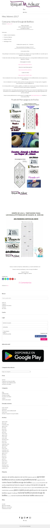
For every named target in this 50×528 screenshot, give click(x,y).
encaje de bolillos (25, 482)
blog (22, 480)
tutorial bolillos (24, 493)
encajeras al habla (35, 482)
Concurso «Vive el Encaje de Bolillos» (18, 21)
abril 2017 (4, 459)
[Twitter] (27, 518)
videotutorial (39, 496)
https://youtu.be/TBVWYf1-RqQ (25, 75)
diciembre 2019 (5, 439)
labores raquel (31, 487)
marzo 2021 (4, 436)
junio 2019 (4, 441)
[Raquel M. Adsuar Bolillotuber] (25, 4)
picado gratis (29, 490)
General (3, 379)
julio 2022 (4, 427)
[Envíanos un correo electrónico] (30, 518)
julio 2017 (4, 454)
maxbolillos (11, 490)
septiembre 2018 (5, 444)
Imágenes (4, 304)
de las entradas (6, 505)
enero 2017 (4, 463)
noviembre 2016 (5, 466)
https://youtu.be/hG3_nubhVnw (25, 70)
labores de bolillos (12, 487)
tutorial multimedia (17, 495)
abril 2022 (4, 432)
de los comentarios (7, 507)
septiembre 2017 (5, 451)
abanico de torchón (21, 477)
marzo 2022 (4, 433)
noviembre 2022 (5, 424)
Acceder (44, 339)
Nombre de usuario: (7, 323)
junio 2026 (4, 423)
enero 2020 (4, 438)
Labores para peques (6, 399)
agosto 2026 (4, 421)
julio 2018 (4, 447)
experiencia (10, 485)
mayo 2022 (4, 430)
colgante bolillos (41, 480)
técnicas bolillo (28, 495)
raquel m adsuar (12, 493)
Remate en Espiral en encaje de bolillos (10, 413)
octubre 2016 (5, 468)
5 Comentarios (25, 282)
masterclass (5, 490)
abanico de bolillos (8, 477)
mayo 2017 (4, 457)
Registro (4, 332)
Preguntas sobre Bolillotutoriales (9, 382)
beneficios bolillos (14, 480)
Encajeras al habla (6, 395)
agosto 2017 (4, 453)
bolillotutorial (30, 479)
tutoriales (9, 495)
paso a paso (19, 490)
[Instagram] (24, 518)
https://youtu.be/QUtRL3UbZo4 (25, 64)
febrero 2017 (4, 462)
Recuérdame (6, 331)
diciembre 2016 (5, 465)
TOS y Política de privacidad (25, 526)
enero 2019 (4, 442)
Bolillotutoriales (5, 393)
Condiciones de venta (6, 508)
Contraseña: (5, 327)
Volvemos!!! (4, 409)
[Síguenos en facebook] (19, 518)
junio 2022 (4, 429)
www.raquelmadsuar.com (36, 95)
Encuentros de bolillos (6, 384)
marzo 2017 (4, 460)
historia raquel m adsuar (22, 485)
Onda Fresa (4, 412)
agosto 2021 (4, 435)
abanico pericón (32, 477)
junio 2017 (4, 456)
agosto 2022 (4, 426)
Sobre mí (4, 302)
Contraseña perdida (7, 334)
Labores (3, 398)
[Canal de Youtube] (22, 518)
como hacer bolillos (10, 482)
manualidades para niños (41, 487)
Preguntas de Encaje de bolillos (8, 381)
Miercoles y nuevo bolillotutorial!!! (9, 410)
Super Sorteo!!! (5, 407)
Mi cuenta (4, 308)
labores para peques (22, 487)
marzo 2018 (4, 448)
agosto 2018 (4, 445)
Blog (7, 285)
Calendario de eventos (6, 305)
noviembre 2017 (5, 450)
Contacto (4, 307)
